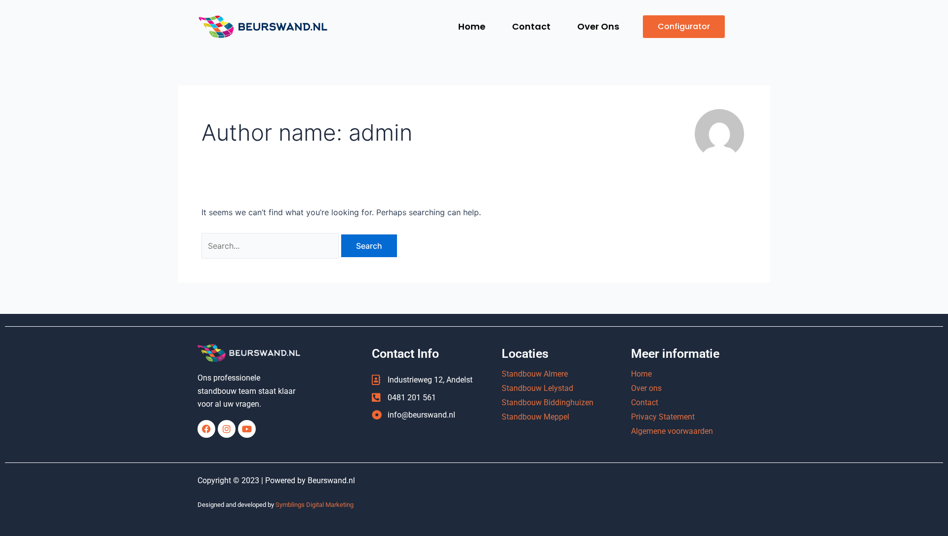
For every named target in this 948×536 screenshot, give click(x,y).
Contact (531, 26)
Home (471, 26)
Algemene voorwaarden (672, 431)
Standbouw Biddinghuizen (547, 402)
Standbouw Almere (535, 374)
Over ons (646, 388)
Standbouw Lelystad (537, 388)
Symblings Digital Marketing (315, 504)
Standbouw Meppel (535, 416)
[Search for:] (271, 246)
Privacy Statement (663, 416)
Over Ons (598, 26)
